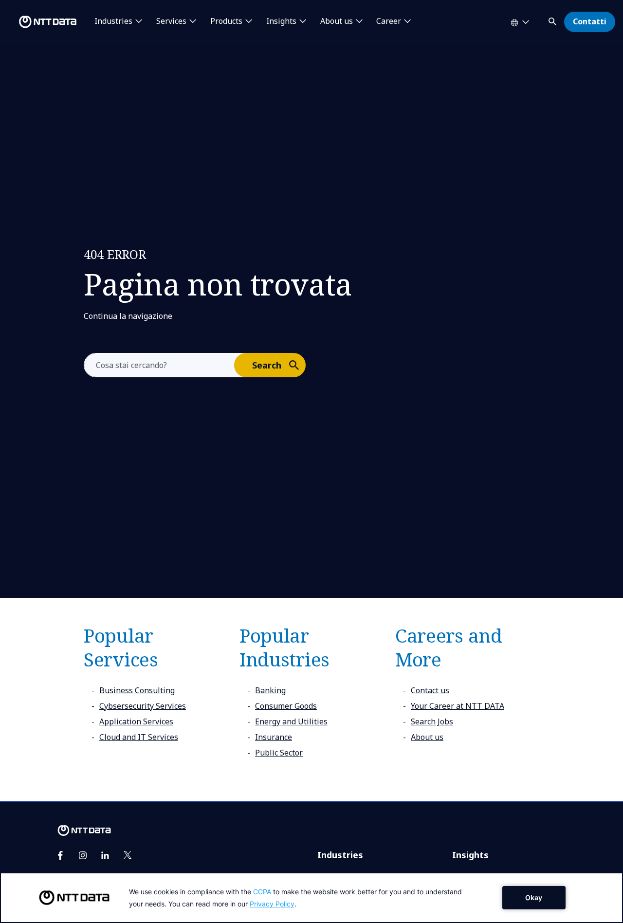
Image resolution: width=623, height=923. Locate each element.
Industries (340, 855)
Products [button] (226, 21)
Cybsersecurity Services (142, 706)
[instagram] (82, 855)
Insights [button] (281, 21)
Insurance (273, 737)
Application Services (136, 721)
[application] (311, 897)
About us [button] (336, 21)
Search (266, 365)
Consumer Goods (286, 706)
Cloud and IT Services (138, 737)
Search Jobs (432, 721)
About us (427, 737)
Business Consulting (137, 690)
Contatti (589, 21)
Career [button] (388, 21)
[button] (553, 20)
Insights (470, 855)
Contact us (430, 690)
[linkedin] (105, 855)
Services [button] (171, 21)
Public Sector (279, 752)
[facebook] (60, 855)
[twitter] (127, 855)
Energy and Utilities (291, 721)
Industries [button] (113, 21)
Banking (270, 690)
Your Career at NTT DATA (457, 706)
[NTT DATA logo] (40, 22)
